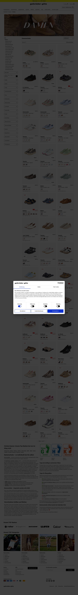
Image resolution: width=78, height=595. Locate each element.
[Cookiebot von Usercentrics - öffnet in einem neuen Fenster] (58, 283)
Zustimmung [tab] (21, 286)
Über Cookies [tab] (56, 286)
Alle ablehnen (22, 311)
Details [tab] (39, 286)
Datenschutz (17, 300)
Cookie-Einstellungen (39, 311)
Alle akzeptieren (55, 311)
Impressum (23, 300)
